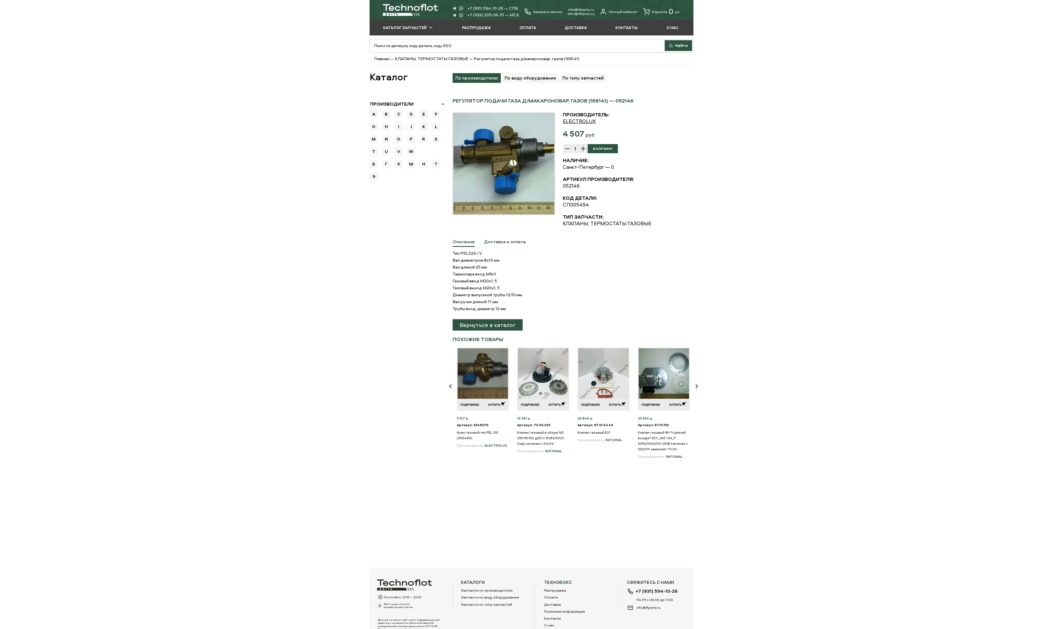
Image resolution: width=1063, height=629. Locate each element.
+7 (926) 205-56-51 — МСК (493, 15)
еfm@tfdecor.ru (581, 13)
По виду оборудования (530, 78)
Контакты (552, 618)
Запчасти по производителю (487, 590)
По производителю (476, 78)
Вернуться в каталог (488, 325)
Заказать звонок (547, 12)
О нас (549, 625)
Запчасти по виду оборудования (490, 597)
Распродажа (555, 590)
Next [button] (699, 390)
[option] (503, 163)
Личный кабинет (623, 11)
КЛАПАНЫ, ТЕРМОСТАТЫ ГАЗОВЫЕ (431, 59)
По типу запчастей (583, 78)
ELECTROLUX (579, 121)
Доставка (552, 604)
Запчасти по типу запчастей (486, 604)
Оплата (551, 597)
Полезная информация (564, 611)
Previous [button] (452, 390)
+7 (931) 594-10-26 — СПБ (492, 8)
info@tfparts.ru (581, 9)
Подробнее (469, 404)
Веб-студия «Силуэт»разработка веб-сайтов (398, 605)
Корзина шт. (666, 11)
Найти (681, 45)
